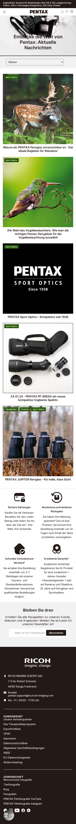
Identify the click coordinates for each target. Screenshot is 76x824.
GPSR (7, 733)
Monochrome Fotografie (18, 779)
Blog (6, 789)
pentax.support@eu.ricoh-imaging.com (30, 695)
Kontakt (12, 692)
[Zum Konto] (67, 12)
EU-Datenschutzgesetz (17, 757)
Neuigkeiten (11, 409)
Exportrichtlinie (12, 728)
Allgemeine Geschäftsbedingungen (24, 747)
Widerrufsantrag (13, 762)
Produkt (24, 409)
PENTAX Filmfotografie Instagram (23, 803)
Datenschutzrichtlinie (16, 743)
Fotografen (10, 794)
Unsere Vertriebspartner (18, 719)
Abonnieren (56, 632)
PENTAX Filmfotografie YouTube (22, 798)
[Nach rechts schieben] (70, 4)
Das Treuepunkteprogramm (20, 724)
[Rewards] (9, 815)
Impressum (10, 738)
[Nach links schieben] (6, 4)
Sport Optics (11, 77)
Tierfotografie (12, 784)
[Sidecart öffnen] (71, 12)
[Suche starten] (62, 11)
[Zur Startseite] (39, 12)
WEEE (7, 752)
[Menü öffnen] (4, 12)
